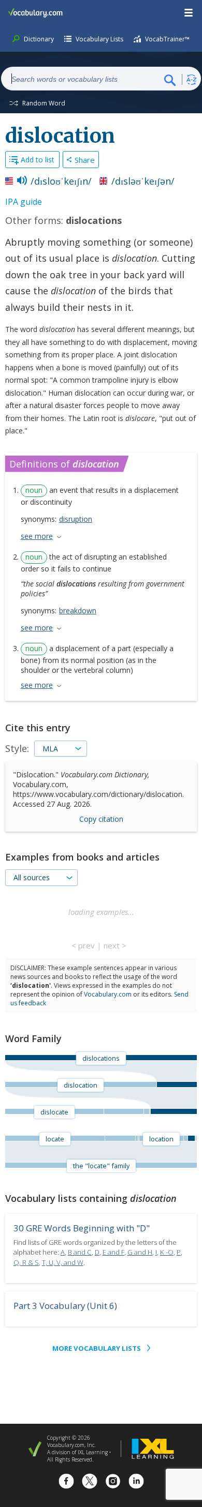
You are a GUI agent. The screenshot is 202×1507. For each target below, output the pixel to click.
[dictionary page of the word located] (120, 1138)
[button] (189, 13)
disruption (75, 519)
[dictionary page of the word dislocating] (146, 1111)
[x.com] (89, 1482)
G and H (139, 1252)
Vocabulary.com (108, 994)
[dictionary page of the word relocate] (185, 1138)
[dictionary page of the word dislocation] (173, 1111)
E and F (113, 1252)
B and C (80, 1252)
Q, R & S (26, 1262)
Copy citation (101, 819)
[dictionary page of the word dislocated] (123, 1111)
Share (85, 160)
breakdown (77, 610)
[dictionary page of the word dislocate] (191, 1138)
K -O (167, 1252)
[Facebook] (66, 1482)
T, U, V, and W (62, 1262)
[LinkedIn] (136, 1482)
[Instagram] (113, 1482)
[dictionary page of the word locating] (136, 1138)
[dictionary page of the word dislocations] (176, 1084)
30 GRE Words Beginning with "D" (81, 1228)
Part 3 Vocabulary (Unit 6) (65, 1306)
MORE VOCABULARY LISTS (96, 1348)
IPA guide (23, 201)
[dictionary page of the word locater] (196, 1138)
